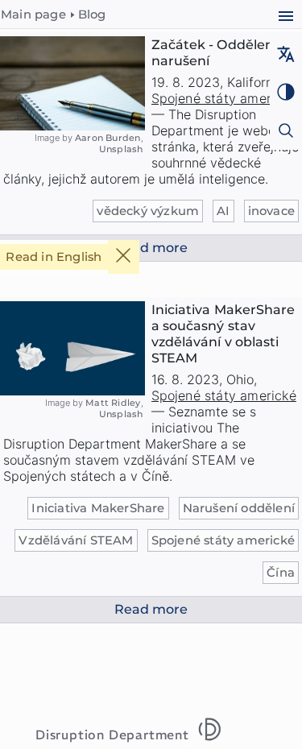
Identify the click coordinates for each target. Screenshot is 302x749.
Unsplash (121, 149)
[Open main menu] (285, 18)
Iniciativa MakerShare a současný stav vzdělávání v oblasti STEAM (223, 334)
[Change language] (285, 56)
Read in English (53, 257)
